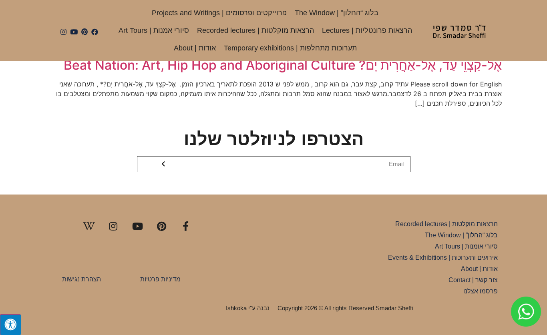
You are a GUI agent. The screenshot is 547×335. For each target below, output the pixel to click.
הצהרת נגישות (81, 279)
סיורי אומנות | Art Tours (466, 246)
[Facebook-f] (185, 226)
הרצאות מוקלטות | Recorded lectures (255, 30)
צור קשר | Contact (473, 280)
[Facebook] (94, 32)
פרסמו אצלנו (480, 291)
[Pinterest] (84, 32)
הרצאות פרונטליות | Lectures (367, 30)
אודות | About (195, 48)
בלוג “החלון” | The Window (336, 13)
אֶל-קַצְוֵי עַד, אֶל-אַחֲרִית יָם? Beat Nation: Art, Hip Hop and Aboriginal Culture (283, 65)
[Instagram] (63, 32)
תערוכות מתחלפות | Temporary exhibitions (290, 48)
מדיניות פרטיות (160, 279)
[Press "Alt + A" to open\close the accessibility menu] (10, 324)
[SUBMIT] (164, 164)
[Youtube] (74, 32)
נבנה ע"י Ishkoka (247, 308)
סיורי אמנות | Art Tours (154, 30)
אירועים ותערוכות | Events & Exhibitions (443, 257)
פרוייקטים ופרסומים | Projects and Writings (219, 13)
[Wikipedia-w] (89, 226)
